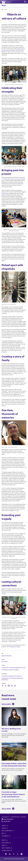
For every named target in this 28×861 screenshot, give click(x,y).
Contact (4, 825)
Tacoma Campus (6, 850)
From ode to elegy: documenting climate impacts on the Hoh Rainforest (13, 794)
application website (15, 646)
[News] (2, 9)
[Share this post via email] (9, 686)
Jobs (3, 833)
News (4, 5)
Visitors (4, 828)
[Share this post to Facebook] (3, 686)
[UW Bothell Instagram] (5, 854)
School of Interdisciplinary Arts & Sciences (12, 676)
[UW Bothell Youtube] (21, 854)
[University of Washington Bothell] (6, 2)
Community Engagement (15, 667)
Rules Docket (5, 842)
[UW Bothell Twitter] (17, 854)
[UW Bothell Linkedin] (9, 854)
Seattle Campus (6, 848)
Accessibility (5, 836)
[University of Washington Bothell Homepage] (14, 817)
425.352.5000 (7, 821)
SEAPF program (5, 193)
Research (11, 669)
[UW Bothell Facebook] (13, 854)
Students (16, 669)
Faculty (23, 667)
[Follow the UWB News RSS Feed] (12, 686)
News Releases (5, 669)
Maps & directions (7, 830)
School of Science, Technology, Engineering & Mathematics (12, 679)
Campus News (5, 667)
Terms (3, 845)
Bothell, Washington (8, 819)
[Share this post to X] (6, 686)
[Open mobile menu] (25, 1)
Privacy (4, 840)
